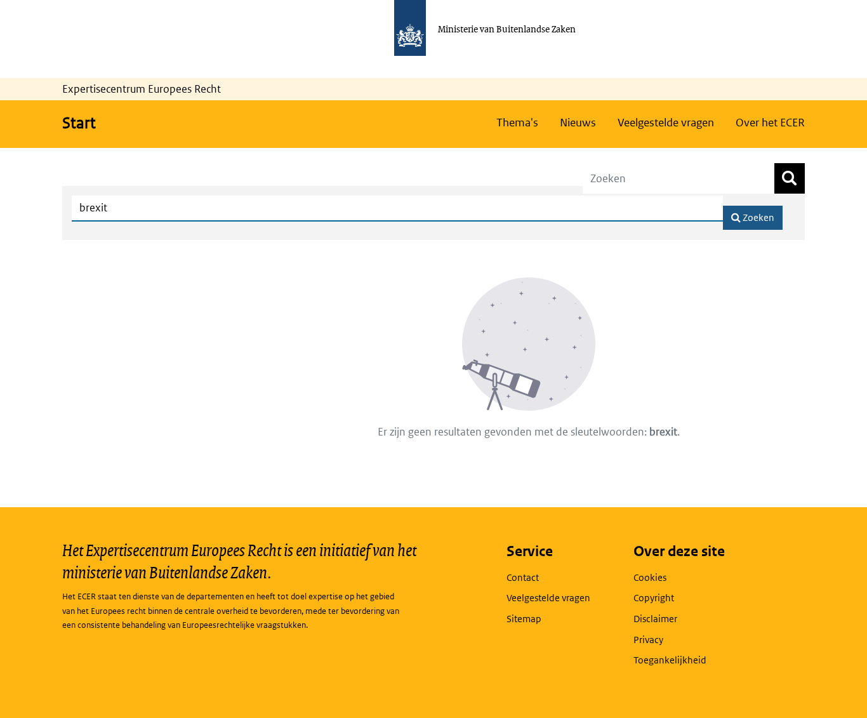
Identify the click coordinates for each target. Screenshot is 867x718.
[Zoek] (789, 178)
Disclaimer (655, 619)
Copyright (653, 598)
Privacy (648, 640)
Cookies (649, 577)
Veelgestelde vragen (548, 598)
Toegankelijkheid (669, 660)
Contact (522, 577)
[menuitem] (517, 123)
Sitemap (523, 619)
